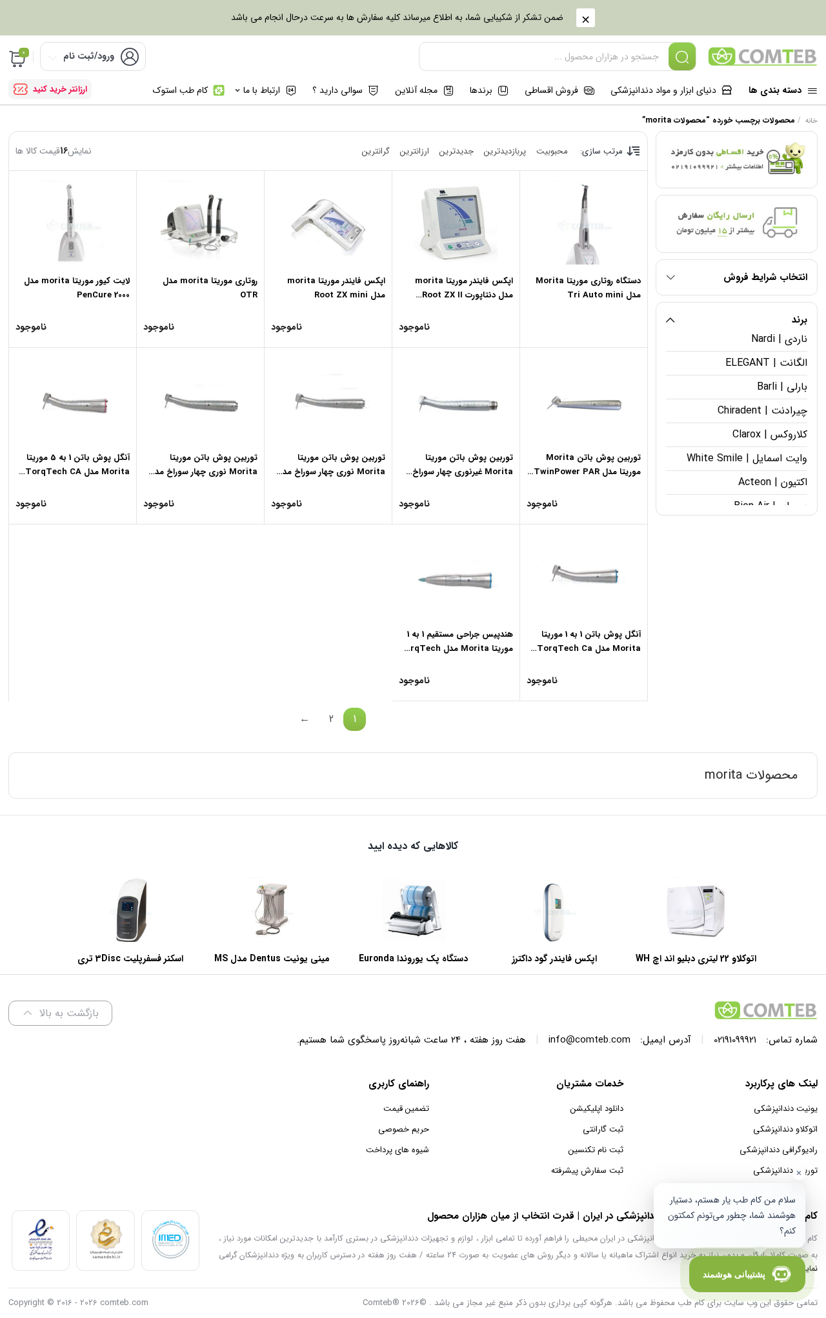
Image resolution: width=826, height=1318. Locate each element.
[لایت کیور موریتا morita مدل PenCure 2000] (72, 223)
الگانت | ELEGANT (766, 363)
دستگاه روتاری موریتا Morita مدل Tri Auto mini (588, 288)
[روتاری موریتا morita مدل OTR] (200, 223)
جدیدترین (456, 151)
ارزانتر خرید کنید (60, 89)
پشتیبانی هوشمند (734, 1274)
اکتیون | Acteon (772, 482)
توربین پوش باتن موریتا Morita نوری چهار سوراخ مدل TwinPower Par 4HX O (331, 472)
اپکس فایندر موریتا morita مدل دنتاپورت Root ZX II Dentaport (464, 295)
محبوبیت (552, 151)
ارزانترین (414, 151)
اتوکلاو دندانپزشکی (785, 1129)
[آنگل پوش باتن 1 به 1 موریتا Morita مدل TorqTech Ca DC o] (584, 576)
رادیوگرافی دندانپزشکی (779, 1150)
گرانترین (376, 151)
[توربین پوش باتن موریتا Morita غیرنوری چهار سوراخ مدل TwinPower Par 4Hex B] (456, 399)
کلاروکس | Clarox (769, 434)
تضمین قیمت (406, 1108)
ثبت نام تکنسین (596, 1150)
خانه (811, 120)
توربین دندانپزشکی (785, 1170)
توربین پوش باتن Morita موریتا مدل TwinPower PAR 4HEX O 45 (587, 472)
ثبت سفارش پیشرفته (587, 1170)
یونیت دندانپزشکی (786, 1108)
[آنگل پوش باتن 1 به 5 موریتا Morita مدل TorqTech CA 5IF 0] (72, 399)
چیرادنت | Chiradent (762, 411)
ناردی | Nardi (779, 339)
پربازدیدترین (505, 151)
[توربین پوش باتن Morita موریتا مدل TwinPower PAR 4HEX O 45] (584, 399)
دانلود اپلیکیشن (596, 1108)
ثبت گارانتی (603, 1129)
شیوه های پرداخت (397, 1150)
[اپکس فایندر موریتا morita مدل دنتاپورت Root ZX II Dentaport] (456, 223)
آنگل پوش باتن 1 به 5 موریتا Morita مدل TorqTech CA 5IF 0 (77, 472)
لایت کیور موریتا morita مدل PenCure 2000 (77, 288)
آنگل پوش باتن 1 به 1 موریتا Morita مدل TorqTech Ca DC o (589, 649)
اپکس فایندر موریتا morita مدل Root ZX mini (336, 288)
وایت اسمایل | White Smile (747, 458)
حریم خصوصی (403, 1129)
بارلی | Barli (782, 387)
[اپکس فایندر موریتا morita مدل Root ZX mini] (328, 223)
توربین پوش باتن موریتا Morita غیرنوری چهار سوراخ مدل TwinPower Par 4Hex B (457, 472)
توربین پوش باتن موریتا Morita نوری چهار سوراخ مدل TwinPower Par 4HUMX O (203, 472)
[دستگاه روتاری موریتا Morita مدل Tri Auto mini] (584, 223)
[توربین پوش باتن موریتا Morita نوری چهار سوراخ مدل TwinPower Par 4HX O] (328, 399)
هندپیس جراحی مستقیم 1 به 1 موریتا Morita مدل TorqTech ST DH (456, 649)
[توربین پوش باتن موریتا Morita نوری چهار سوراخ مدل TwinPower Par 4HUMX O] (200, 399)
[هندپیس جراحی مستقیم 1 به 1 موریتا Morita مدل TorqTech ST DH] (456, 576)
